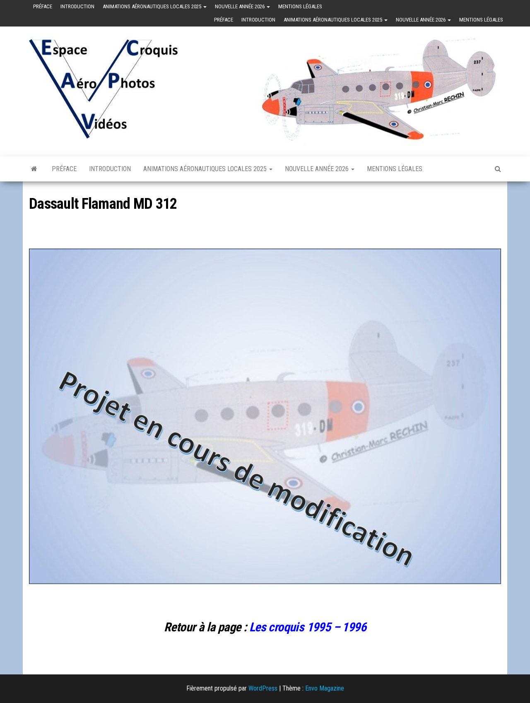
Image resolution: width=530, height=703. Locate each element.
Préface (42, 6)
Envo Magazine (324, 688)
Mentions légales (300, 6)
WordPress (262, 688)
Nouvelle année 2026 (240, 6)
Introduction (77, 6)
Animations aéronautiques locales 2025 (152, 6)
